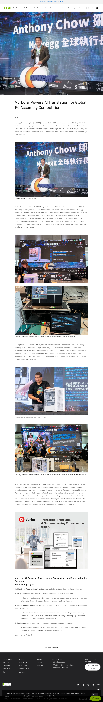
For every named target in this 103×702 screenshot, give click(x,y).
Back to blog (53, 648)
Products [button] (16, 8)
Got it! (95, 695)
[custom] (78, 685)
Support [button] (48, 8)
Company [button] (71, 8)
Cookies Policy (52, 696)
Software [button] (27, 8)
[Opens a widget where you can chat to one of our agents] (95, 698)
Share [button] (19, 118)
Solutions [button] (37, 8)
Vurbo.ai (29, 635)
